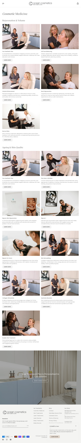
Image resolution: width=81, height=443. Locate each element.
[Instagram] (7, 439)
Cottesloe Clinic (53, 415)
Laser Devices (37, 418)
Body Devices (37, 423)
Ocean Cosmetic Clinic (43, 436)
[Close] (76, 426)
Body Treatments (38, 420)
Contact (51, 410)
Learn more (54, 436)
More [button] (50, 408)
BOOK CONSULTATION (40, 380)
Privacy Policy (53, 420)
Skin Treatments (38, 413)
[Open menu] (4, 3)
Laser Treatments (38, 415)
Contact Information (47, 437)
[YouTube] (10, 439)
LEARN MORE (7, 60)
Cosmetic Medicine (39, 410)
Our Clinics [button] (67, 408)
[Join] (27, 425)
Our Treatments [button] (38, 408)
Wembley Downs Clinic (55, 413)
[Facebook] (3, 439)
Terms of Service (53, 418)
